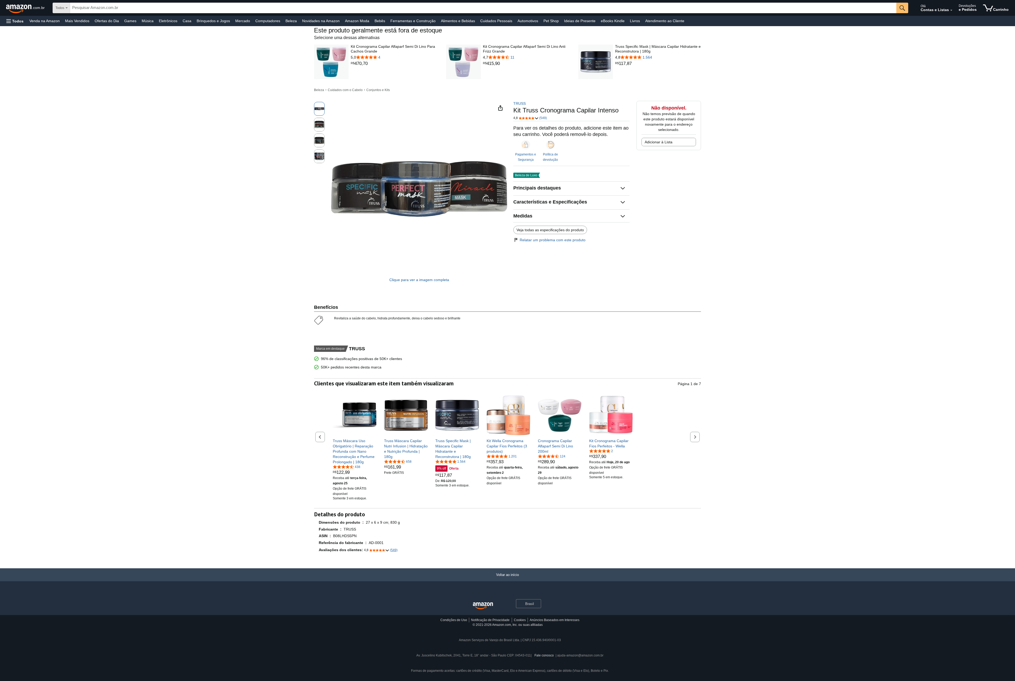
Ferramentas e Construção (413, 21)
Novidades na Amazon (321, 21)
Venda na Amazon (44, 21)
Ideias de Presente (580, 21)
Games (130, 21)
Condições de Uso (453, 620)
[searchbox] (483, 8)
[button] (15, 21)
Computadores (267, 21)
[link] (394, 63)
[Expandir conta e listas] (951, 10)
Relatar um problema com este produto (552, 240)
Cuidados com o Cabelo (345, 90)
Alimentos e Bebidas (458, 21)
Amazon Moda (357, 21)
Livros (635, 21)
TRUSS (519, 103)
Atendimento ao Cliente (664, 21)
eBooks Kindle (613, 21)
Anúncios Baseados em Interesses (554, 620)
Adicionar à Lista (658, 142)
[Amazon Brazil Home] (483, 605)
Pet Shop (551, 21)
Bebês (380, 21)
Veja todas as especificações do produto (550, 230)
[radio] (319, 108)
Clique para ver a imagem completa (419, 280)
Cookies (520, 620)
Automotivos (528, 21)
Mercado (242, 21)
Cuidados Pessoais (496, 21)
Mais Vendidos (77, 21)
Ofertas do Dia (107, 21)
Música (148, 21)
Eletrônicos (168, 21)
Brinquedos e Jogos (213, 21)
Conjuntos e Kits (378, 90)
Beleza (291, 21)
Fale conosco (544, 655)
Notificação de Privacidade (490, 620)
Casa (187, 21)
